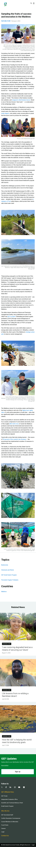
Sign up (17, 771)
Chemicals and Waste (7, 570)
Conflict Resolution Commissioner (10, 818)
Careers (3, 828)
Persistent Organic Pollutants (9, 580)
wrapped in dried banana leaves (21, 100)
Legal (2, 832)
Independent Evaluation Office (9, 799)
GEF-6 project (11, 317)
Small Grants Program (7, 806)
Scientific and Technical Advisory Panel (12, 803)
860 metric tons (14, 424)
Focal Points (4, 825)
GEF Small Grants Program (9, 575)
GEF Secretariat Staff (7, 815)
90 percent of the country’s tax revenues (14, 439)
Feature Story (5, 21)
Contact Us (5, 836)
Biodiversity (4, 565)
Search (31, 3)
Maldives (4, 592)
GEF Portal (4, 796)
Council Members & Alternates (9, 822)
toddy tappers (5, 113)
